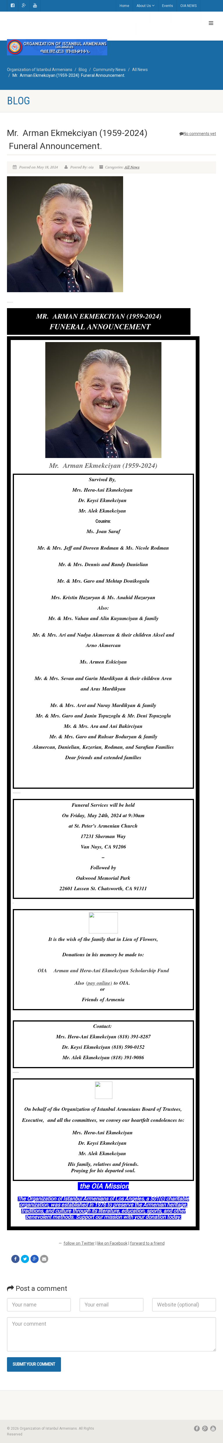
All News (131, 167)
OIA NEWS (188, 6)
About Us (143, 6)
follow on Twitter (79, 1243)
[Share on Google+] (34, 1259)
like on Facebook (112, 1243)
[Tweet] (25, 1259)
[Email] (44, 1259)
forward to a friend (147, 1243)
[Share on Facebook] (15, 1259)
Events (167, 6)
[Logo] (57, 47)
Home (124, 6)
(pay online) (99, 982)
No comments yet (200, 133)
